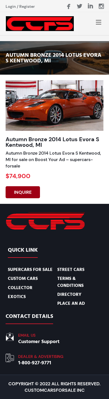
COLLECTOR (20, 288)
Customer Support (39, 341)
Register (27, 6)
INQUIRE (23, 192)
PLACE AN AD (71, 303)
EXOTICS (17, 297)
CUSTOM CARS (23, 278)
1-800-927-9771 (34, 362)
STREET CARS (70, 269)
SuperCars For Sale (30, 269)
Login (11, 6)
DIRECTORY (69, 294)
